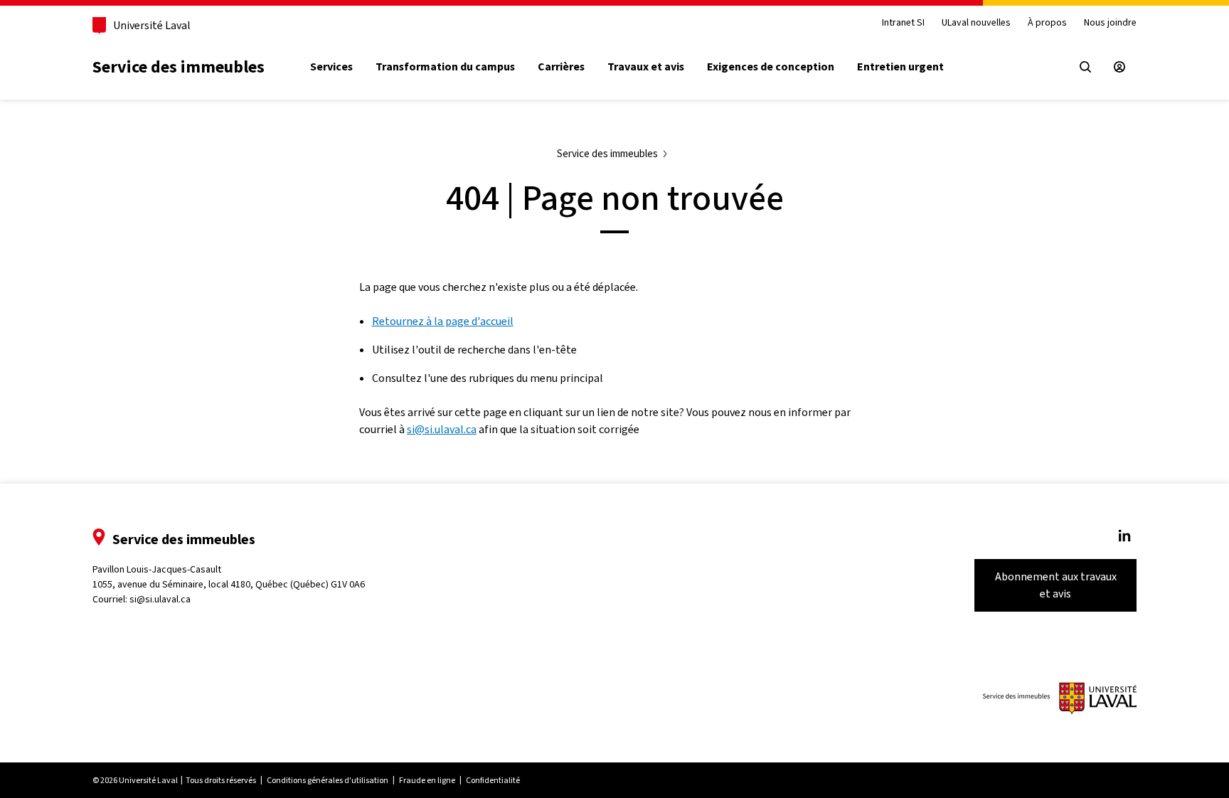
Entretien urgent (900, 67)
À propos (1047, 23)
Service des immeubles (178, 66)
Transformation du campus (445, 67)
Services (331, 67)
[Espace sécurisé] (1119, 67)
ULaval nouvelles (976, 23)
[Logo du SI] (1060, 698)
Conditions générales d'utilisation (327, 780)
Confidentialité (493, 780)
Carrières (561, 67)
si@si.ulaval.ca (442, 429)
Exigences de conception (770, 67)
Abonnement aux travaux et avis (1056, 585)
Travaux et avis (645, 67)
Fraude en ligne (427, 780)
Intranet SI (903, 23)
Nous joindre (1110, 23)
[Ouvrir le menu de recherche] (1085, 67)
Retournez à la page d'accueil (443, 321)
